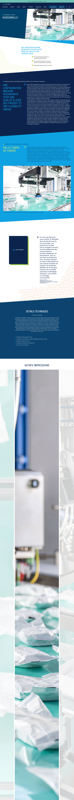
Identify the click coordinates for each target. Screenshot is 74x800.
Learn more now (43, 1)
